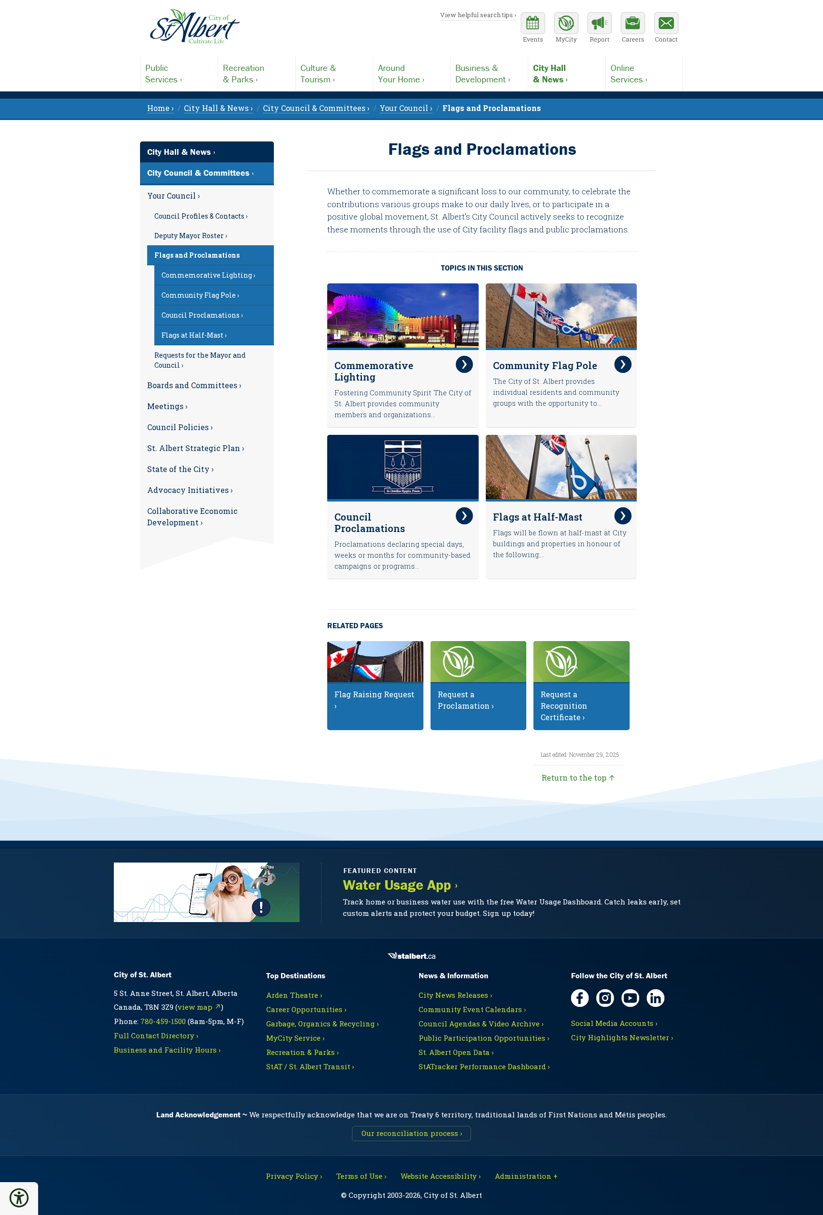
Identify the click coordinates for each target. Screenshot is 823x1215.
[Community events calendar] (533, 28)
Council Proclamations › (202, 315)
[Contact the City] (666, 28)
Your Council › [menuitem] (406, 108)
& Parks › (243, 73)
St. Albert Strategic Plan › (195, 448)
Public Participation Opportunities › (484, 1038)
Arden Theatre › (294, 995)
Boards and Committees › (194, 385)
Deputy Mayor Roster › (190, 235)
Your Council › (173, 196)
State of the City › (180, 469)
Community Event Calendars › (472, 1009)
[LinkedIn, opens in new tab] (655, 998)
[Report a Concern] (599, 28)
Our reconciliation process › (411, 1133)
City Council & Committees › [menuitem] (316, 108)
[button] (19, 1197)
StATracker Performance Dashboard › (484, 1066)
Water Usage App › (400, 885)
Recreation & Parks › (302, 1052)
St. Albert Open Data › (456, 1052)
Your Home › (401, 73)
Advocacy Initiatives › (190, 490)
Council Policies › (180, 427)
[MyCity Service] (566, 28)
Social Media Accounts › (614, 1023)
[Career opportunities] (633, 28)
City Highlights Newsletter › (622, 1037)
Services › (163, 73)
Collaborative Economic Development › (192, 516)
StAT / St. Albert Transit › (310, 1066)
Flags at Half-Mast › (194, 335)
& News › (550, 73)
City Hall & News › (181, 151)
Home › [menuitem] (160, 108)
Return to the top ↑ (578, 778)
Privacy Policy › (294, 1176)
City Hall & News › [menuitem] (218, 108)
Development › (482, 73)
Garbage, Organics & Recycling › (322, 1023)
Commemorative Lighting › (208, 275)
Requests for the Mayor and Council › (200, 360)
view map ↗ (199, 1007)
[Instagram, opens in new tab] (605, 998)
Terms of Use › (361, 1176)
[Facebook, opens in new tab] (580, 998)
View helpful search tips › (478, 14)
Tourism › (318, 73)
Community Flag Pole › (200, 295)
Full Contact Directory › (156, 1035)
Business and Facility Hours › (167, 1049)
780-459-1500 (163, 1021)
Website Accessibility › (441, 1176)
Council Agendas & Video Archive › (481, 1023)
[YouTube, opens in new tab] (630, 998)
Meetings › (167, 406)
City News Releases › (455, 995)
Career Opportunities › (306, 1009)
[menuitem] (491, 108)
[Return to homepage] (194, 26)
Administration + (526, 1176)
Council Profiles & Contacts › (201, 216)
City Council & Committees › (200, 172)
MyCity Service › (295, 1038)
